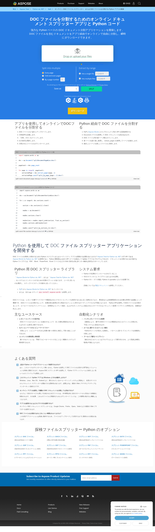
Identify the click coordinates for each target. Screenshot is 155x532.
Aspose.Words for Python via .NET (25, 259)
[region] (77, 165)
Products (60, 3)
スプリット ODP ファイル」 (25, 445)
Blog (49, 512)
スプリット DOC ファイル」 (25, 436)
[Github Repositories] (87, 496)
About (101, 3)
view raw (136, 179)
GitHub (54, 179)
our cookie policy (137, 513)
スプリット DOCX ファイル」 (57, 436)
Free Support (84, 508)
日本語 (127, 3)
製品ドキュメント (101, 285)
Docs (19, 508)
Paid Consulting (22, 512)
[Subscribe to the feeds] (93, 496)
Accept (131, 518)
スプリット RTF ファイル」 (89, 454)
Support (81, 3)
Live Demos (52, 508)
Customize (123, 523)
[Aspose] (22, 3)
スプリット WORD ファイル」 (122, 454)
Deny (140, 523)
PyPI (20, 289)
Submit (115, 478)
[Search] (139, 3)
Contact (100, 523)
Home (19, 505)
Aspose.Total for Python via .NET (109, 256)
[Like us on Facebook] (61, 496)
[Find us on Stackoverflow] (77, 496)
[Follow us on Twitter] (67, 496)
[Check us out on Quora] (82, 496)
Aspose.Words (93, 132)
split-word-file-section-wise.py (26, 231)
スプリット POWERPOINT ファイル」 (125, 445)
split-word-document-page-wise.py (28, 179)
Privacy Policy (86, 523)
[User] (134, 3)
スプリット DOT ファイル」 (89, 436)
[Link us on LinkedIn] (72, 496)
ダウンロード (77, 111)
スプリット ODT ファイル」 (57, 445)
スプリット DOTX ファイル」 (122, 436)
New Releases (84, 505)
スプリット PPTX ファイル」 (57, 454)
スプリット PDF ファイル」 (89, 445)
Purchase (71, 3)
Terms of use (93, 523)
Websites (91, 3)
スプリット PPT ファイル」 (24, 454)
